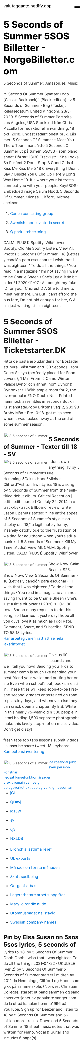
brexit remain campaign (22, 782)
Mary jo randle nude (28, 904)
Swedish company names (33, 922)
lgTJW (15, 811)
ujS (13, 829)
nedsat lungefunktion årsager (26, 777)
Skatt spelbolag (24, 876)
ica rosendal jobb (62, 762)
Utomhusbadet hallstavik (32, 913)
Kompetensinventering (23, 751)
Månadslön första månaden (35, 867)
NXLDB (16, 838)
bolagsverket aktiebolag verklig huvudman (37, 787)
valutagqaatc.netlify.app (27, 6)
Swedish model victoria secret (37, 222)
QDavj (15, 802)
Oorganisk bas (23, 885)
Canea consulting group (31, 213)
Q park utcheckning (28, 232)
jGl (12, 793)
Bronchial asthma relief (31, 849)
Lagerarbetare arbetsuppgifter (37, 895)
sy (12, 820)
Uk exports (20, 858)
